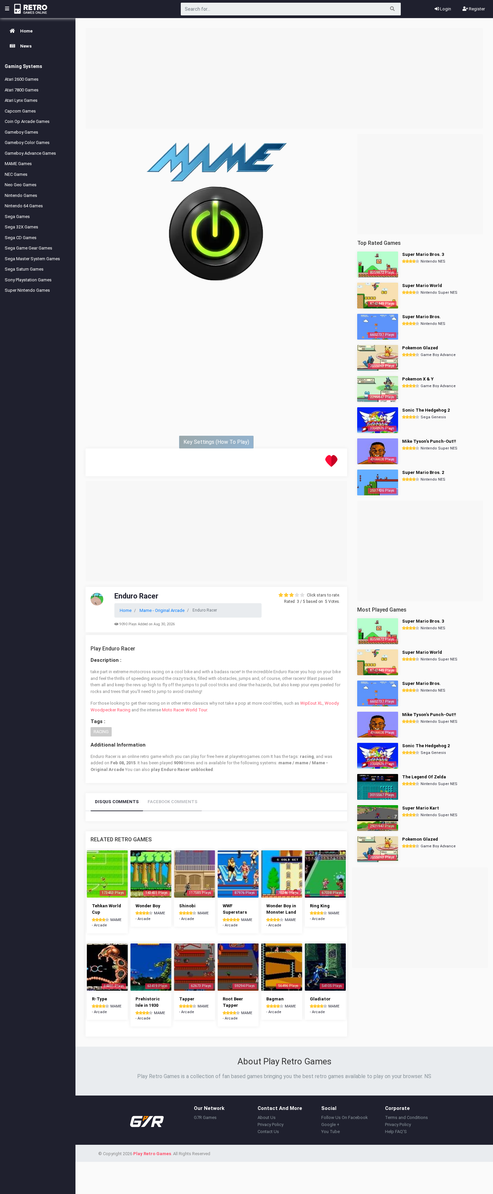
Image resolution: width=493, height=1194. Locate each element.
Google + (330, 1124)
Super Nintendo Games (27, 290)
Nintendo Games (21, 195)
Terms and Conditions (406, 1117)
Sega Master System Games (32, 258)
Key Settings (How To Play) (216, 442)
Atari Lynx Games (21, 100)
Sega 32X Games (21, 226)
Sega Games (17, 216)
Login (445, 8)
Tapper (187, 998)
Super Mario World (422, 285)
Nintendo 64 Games (24, 205)
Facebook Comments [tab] (173, 801)
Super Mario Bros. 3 (423, 254)
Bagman (275, 998)
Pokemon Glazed (420, 347)
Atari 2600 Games (22, 79)
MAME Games (18, 163)
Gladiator (320, 998)
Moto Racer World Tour (184, 709)
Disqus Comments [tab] (117, 801)
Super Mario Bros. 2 (423, 472)
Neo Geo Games (21, 184)
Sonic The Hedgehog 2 (426, 410)
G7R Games (205, 1117)
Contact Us (268, 1131)
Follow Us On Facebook (344, 1117)
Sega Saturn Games (24, 269)
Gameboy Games (21, 132)
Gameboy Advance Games (30, 153)
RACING (101, 731)
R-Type (99, 998)
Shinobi (187, 905)
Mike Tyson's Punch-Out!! (429, 441)
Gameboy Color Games (27, 142)
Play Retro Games (152, 1153)
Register (476, 8)
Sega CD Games (21, 237)
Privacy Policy (270, 1124)
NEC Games (16, 174)
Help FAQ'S (396, 1131)
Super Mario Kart (420, 808)
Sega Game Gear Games (28, 248)
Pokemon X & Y (418, 378)
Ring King (320, 905)
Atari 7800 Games (22, 89)
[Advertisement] (284, 78)
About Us (267, 1117)
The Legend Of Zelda (424, 776)
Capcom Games (20, 111)
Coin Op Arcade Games (27, 121)
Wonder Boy (147, 905)
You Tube (330, 1131)
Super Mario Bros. (421, 316)
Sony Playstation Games (28, 279)
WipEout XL (311, 703)
